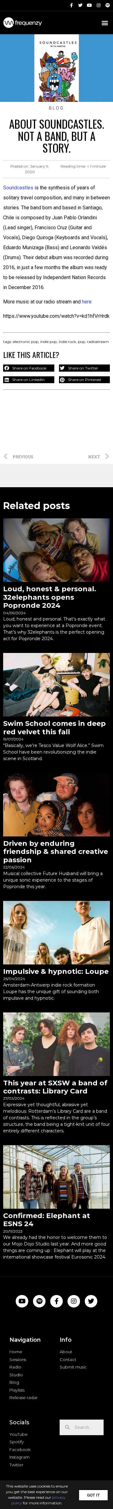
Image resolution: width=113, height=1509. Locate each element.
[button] (93, 1494)
